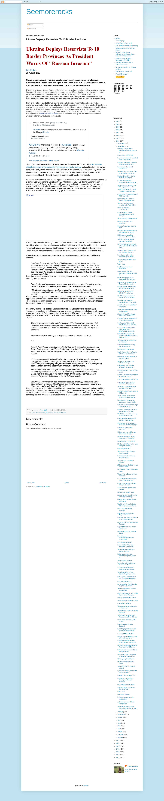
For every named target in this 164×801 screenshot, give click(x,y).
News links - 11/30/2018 (125, 155)
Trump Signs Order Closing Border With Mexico (126, 564)
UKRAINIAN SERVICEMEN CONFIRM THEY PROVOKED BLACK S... (126, 329)
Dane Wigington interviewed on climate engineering (126, 629)
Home (67, 483)
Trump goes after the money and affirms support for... (126, 655)
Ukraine (63, 412)
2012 (118, 755)
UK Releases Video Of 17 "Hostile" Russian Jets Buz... (127, 324)
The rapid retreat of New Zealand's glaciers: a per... (126, 573)
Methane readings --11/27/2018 (123, 208)
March (120, 731)
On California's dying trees (126, 684)
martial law (42, 412)
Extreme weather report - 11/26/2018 (125, 167)
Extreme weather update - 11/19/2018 (125, 698)
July (119, 720)
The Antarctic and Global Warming (127, 46)
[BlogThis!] (58, 410)
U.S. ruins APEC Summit (125, 633)
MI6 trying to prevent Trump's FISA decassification (126, 433)
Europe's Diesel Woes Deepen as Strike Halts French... (127, 231)
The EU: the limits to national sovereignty (126, 589)
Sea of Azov (57, 412)
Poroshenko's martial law (125, 349)
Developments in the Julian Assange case (126, 456)
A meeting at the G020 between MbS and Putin (127, 195)
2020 (118, 135)
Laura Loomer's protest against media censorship (127, 158)
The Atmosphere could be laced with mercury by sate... (127, 707)
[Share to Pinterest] (64, 410)
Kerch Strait (35, 412)
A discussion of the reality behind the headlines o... (126, 568)
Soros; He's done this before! (126, 598)
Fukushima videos (122, 65)
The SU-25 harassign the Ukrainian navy (125, 362)
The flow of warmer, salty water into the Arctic (127, 310)
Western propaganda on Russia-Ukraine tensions (126, 278)
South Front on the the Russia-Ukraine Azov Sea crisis (127, 353)
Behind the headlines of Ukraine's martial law (125, 292)
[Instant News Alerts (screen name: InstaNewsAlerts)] (30, 123)
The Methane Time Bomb (124, 71)
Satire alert (121, 692)
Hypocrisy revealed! (123, 448)
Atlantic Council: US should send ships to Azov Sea (126, 315)
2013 (118, 752)
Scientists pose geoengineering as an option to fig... (125, 537)
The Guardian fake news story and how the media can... (127, 172)
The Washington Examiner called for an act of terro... (126, 296)
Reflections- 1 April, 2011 (124, 43)
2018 (118, 141)
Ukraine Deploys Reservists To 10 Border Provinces (127, 319)
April (119, 728)
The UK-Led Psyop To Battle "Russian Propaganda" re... (127, 505)
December (121, 143)
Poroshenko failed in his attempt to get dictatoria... (126, 256)
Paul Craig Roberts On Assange (124, 509)
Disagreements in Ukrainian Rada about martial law (126, 287)
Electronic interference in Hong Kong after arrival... (127, 445)
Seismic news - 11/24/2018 (126, 441)
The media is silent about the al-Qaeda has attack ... (126, 387)
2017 (118, 741)
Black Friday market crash (125, 492)
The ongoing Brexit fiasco (125, 659)
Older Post (102, 483)
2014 (118, 749)
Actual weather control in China (127, 600)
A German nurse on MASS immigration (125, 702)
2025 (118, 121)
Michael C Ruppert (122, 74)
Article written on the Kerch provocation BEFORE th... (126, 396)
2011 (118, 757)
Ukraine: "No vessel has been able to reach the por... (127, 163)
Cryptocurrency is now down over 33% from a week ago (127, 424)
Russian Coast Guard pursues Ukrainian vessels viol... (127, 410)
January (120, 737)
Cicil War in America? (124, 581)
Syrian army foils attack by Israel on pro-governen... (126, 199)
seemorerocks (133, 766)
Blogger (85, 785)
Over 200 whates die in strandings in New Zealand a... (127, 150)
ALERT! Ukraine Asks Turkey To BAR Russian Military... (126, 190)
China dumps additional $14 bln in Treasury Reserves (126, 577)
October (120, 712)
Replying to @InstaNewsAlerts (44, 125)
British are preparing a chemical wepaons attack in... (126, 555)
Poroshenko (49, 412)
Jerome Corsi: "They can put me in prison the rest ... (126, 251)
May (119, 726)
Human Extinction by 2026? (126, 675)
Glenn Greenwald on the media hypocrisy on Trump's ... (127, 594)
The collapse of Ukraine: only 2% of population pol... (126, 186)
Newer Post (30, 483)
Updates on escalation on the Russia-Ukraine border (127, 283)
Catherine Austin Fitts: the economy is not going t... (126, 366)
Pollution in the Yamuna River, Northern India (127, 650)
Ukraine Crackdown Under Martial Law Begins (126, 177)
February (121, 734)
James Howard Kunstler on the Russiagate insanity (127, 496)
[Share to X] (60, 410)
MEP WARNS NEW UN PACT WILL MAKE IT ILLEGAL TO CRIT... (127, 246)
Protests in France (123, 694)
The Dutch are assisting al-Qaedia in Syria (126, 550)
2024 (118, 124)
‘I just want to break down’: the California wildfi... (127, 671)
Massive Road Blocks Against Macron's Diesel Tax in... (127, 646)
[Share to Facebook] (62, 410)
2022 (118, 130)
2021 (118, 133)
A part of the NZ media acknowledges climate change (125, 214)
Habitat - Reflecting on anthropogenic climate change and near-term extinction (125, 54)
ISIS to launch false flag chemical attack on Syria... (126, 236)
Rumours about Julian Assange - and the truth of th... (127, 405)
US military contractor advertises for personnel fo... (127, 181)
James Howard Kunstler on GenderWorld (126, 688)
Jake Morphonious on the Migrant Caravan (125, 514)
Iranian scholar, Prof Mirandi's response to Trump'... (127, 585)
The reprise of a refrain (124, 560)
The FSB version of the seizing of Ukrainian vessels (127, 414)
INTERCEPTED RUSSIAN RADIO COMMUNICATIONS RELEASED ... (127, 335)
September (121, 714)
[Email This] (55, 410)
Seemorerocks (49, 12)
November (121, 146)
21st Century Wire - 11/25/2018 (127, 379)
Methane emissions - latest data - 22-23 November (126, 437)
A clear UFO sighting (124, 603)
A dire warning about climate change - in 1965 (126, 484)
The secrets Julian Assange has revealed (126, 452)
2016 (118, 743)
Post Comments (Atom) (42, 486)
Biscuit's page (120, 41)
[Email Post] (51, 410)
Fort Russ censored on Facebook (124, 267)
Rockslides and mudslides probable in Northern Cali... (127, 641)
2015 (118, 746)
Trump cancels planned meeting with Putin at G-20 (126, 204)
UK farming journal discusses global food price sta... (127, 479)
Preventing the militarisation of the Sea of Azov (127, 357)
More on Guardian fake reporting (124, 222)
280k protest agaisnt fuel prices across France (127, 466)
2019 (118, 138)
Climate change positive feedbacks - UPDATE (123, 59)
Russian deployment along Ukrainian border (126, 345)
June (119, 723)
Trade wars (121, 264)
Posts (31, 25)
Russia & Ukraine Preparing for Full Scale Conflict (127, 375)
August (120, 717)
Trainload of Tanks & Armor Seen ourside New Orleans (127, 616)
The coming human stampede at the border (127, 607)
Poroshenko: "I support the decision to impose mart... (126, 401)
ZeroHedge (31, 70)
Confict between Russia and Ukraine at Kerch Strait (126, 419)
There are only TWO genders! (127, 218)
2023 (118, 127)
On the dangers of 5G (124, 542)
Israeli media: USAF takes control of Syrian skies (125, 546)
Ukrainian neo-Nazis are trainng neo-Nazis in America (125, 680)
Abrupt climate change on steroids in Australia (125, 240)
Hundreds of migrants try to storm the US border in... (126, 383)
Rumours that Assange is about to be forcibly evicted (127, 518)
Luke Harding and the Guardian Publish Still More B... (127, 273)
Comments (32, 28)
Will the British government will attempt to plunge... (127, 637)
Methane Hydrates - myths (124, 62)
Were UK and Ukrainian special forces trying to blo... (127, 301)
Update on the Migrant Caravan (124, 428)
